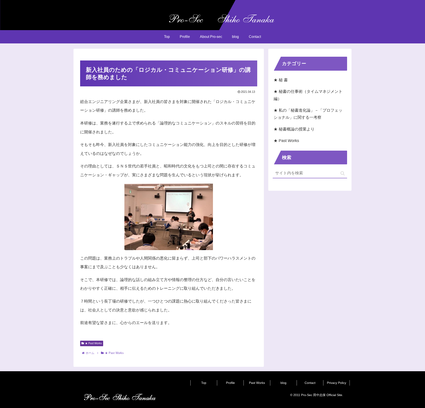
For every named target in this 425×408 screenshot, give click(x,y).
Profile (230, 383)
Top (203, 383)
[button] (342, 173)
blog (283, 383)
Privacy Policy (336, 383)
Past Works (257, 383)
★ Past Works (93, 343)
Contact (310, 383)
